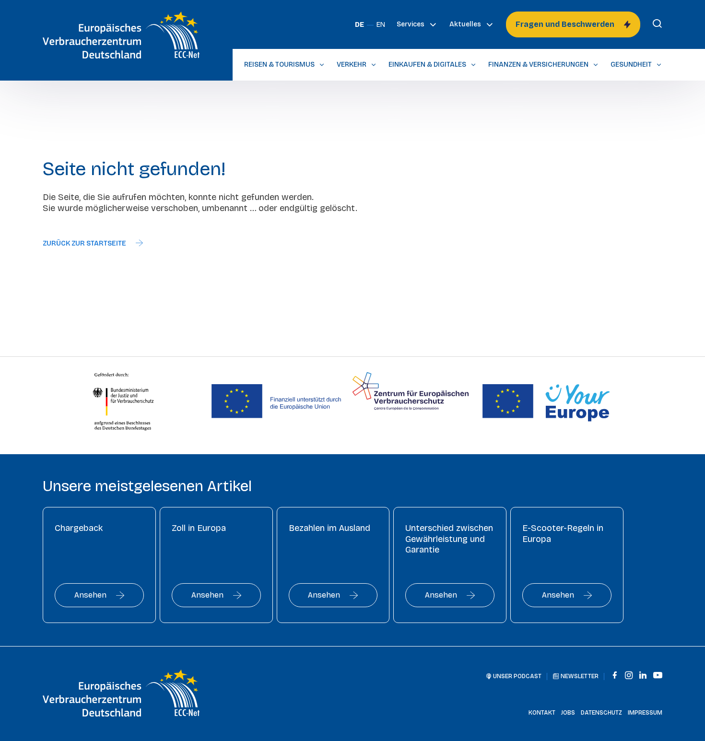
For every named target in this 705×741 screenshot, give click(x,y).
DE (359, 25)
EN (380, 25)
